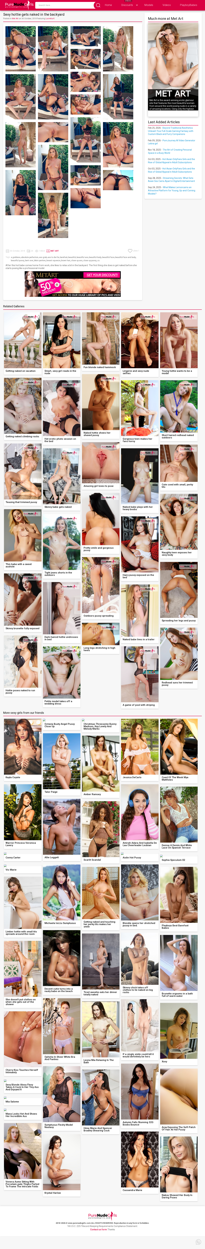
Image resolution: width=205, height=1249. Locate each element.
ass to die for (53, 257)
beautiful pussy (17, 260)
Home (108, 5)
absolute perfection (29, 257)
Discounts (127, 5)
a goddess (15, 257)
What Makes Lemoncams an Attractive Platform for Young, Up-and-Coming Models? (171, 190)
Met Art (15, 18)
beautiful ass (82, 257)
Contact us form (98, 1229)
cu (98, 260)
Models (148, 5)
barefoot (63, 257)
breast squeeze (53, 260)
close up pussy (90, 260)
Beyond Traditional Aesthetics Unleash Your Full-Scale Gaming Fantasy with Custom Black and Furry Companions (170, 131)
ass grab (43, 257)
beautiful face (108, 257)
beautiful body (95, 257)
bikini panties (40, 260)
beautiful (72, 257)
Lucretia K (50, 18)
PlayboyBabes (188, 5)
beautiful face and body (125, 257)
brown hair (65, 260)
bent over (29, 260)
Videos (167, 5)
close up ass (76, 260)
